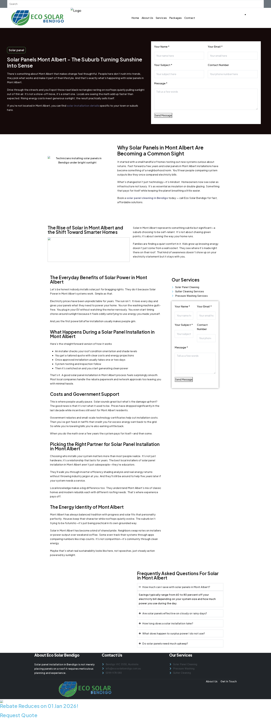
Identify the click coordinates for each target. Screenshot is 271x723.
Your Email (215, 46)
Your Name (162, 46)
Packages (175, 17)
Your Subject (163, 65)
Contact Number (218, 65)
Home (135, 17)
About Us (147, 17)
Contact (189, 17)
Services (161, 17)
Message (160, 83)
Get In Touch (229, 681)
